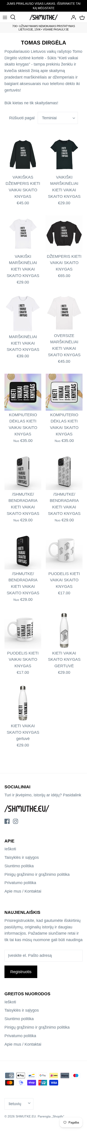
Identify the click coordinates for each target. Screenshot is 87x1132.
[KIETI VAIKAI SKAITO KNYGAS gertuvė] (22, 703)
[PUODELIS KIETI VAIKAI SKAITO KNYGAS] (64, 551)
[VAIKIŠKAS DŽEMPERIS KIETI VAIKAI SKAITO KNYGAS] (22, 154)
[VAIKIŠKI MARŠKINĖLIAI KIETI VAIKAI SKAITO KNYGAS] (64, 154)
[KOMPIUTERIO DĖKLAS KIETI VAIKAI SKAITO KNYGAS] (22, 392)
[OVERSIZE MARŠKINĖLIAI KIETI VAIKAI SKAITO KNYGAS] (64, 312)
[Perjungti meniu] (5, 17)
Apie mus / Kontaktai (22, 891)
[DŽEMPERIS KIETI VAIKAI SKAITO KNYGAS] (64, 233)
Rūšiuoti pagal (22, 118)
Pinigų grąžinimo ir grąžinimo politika (37, 874)
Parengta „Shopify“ (51, 1116)
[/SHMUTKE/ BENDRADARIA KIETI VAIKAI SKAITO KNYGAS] (22, 471)
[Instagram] (15, 821)
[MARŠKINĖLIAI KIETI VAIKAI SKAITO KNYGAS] (22, 313)
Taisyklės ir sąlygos (21, 857)
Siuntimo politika (19, 866)
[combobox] (58, 118)
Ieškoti (10, 849)
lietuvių (15, 1104)
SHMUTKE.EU (26, 1116)
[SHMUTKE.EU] (44, 17)
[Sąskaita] (72, 17)
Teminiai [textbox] (49, 118)
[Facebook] (7, 821)
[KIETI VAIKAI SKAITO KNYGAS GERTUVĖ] (64, 630)
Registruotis (20, 972)
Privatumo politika (20, 882)
